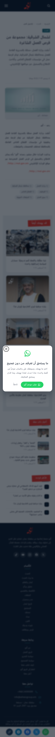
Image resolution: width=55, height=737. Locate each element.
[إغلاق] (6, 349)
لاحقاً (15, 385)
